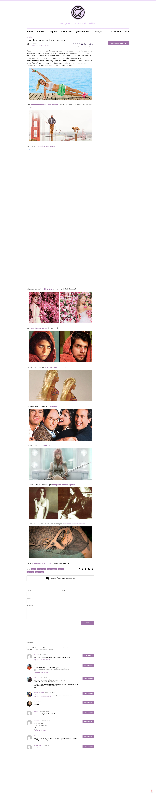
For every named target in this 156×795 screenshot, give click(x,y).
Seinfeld (46, 445)
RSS (128, 31)
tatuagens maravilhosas (41, 563)
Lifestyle (98, 32)
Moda (30, 32)
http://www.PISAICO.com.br (42, 659)
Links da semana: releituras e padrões (46, 40)
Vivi (35, 677)
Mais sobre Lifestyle (118, 43)
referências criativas (39, 328)
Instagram (112, 31)
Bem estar (66, 32)
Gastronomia (83, 32)
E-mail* (63, 591)
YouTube (118, 31)
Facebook (79, 569)
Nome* (29, 591)
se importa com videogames (63, 485)
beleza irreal (52, 406)
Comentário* (30, 605)
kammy (36, 721)
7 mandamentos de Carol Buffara (44, 105)
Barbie (33, 569)
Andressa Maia (39, 692)
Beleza (41, 32)
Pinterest (115, 31)
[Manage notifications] (151, 791)
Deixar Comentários (63, 578)
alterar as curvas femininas (74, 524)
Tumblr (123, 31)
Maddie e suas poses (46, 146)
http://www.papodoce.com (41, 672)
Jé (34, 655)
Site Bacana (30, 572)
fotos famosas (51, 367)
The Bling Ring (46, 289)
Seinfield (61, 569)
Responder (88, 655)
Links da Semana (52, 569)
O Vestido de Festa (40, 736)
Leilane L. (37, 665)
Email (92, 569)
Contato (125, 31)
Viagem (53, 32)
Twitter (121, 31)
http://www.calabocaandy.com (42, 696)
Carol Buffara (41, 569)
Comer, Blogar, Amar (40, 730)
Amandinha (37, 745)
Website (29, 598)
